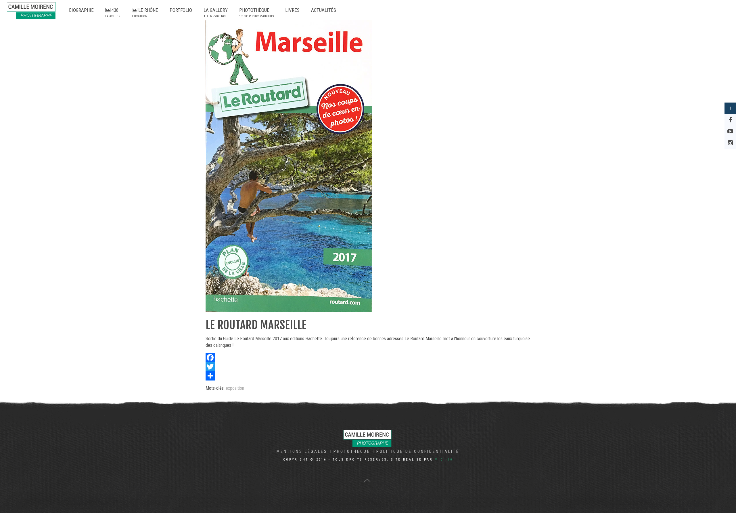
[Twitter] (368, 366)
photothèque (352, 451)
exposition (235, 388)
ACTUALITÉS (323, 10)
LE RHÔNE (145, 12)
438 (112, 12)
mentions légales (302, 451)
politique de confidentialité (417, 451)
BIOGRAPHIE (81, 10)
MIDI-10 (444, 459)
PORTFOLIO (181, 10)
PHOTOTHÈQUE (256, 12)
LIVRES (292, 10)
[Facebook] (368, 357)
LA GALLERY (216, 12)
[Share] (368, 376)
